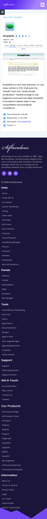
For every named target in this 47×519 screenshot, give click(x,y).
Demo (23, 48)
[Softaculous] (8, 5)
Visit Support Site (24, 121)
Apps (5, 17)
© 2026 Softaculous (11, 182)
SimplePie (18, 17)
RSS (10, 17)
